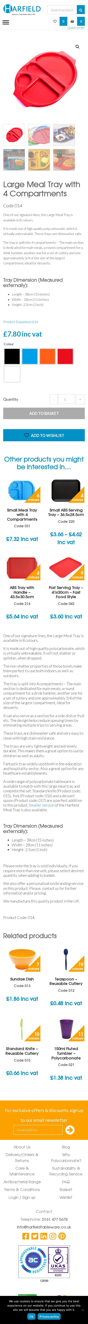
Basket (66, 1190)
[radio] (12, 356)
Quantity (10, 399)
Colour (9, 344)
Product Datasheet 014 (20, 322)
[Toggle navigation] (4, 22)
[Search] (81, 9)
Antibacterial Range (22, 1182)
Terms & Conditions (22, 1190)
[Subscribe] (70, 1130)
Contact (44, 1212)
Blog (66, 1147)
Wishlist (66, 1198)
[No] (83, 1310)
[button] (77, 47)
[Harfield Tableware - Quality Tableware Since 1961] (22, 9)
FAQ (66, 1182)
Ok (31, 1316)
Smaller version (41, 805)
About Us (22, 1147)
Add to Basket (44, 413)
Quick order (76, 28)
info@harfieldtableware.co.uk (44, 1227)
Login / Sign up (22, 1198)
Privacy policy (49, 1316)
